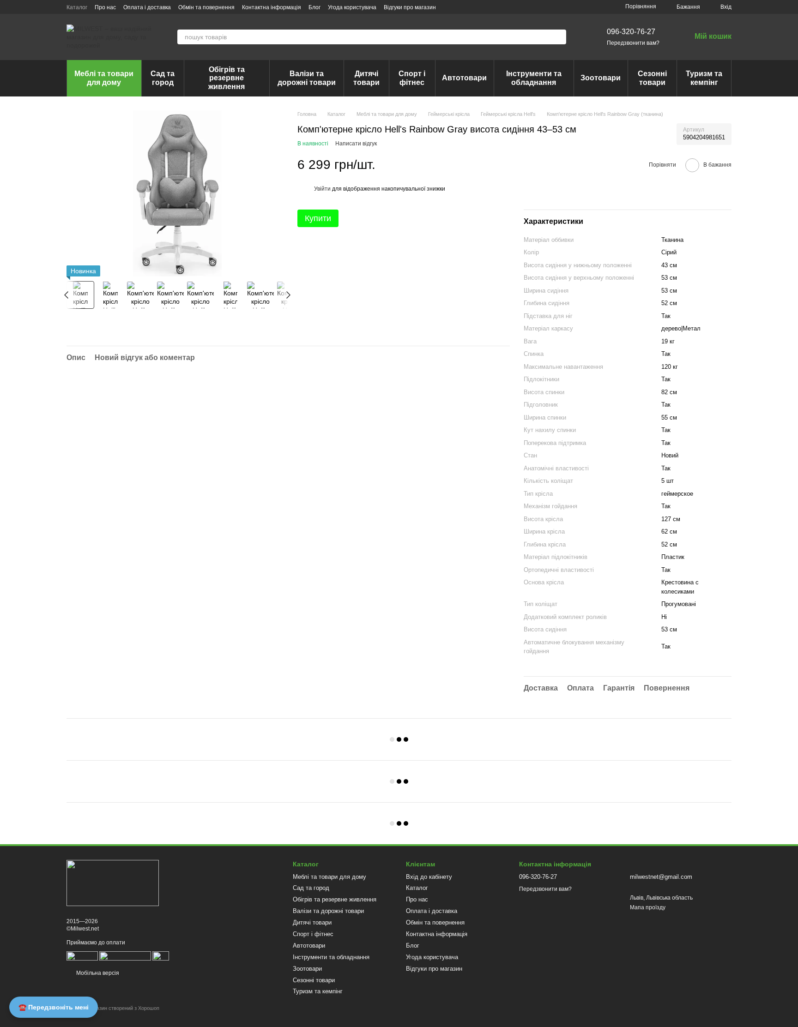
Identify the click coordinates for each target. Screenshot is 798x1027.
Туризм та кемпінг (704, 78)
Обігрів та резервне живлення (226, 78)
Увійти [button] (322, 189)
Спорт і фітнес (412, 78)
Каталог (76, 7)
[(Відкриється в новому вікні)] (125, 955)
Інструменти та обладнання (534, 78)
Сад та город (163, 78)
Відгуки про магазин (410, 7)
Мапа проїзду (647, 907)
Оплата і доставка (147, 7)
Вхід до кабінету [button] (429, 876)
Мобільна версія (97, 973)
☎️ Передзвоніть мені (54, 1007)
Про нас (105, 7)
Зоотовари (600, 78)
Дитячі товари (366, 78)
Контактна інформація (271, 7)
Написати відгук (356, 143)
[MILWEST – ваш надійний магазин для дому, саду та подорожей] (112, 883)
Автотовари (464, 78)
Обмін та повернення (206, 7)
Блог (314, 7)
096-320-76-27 (631, 32)
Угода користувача (352, 7)
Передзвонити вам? (633, 43)
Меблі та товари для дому (103, 78)
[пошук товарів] (558, 37)
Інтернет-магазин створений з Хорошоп (112, 1008)
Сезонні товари (652, 78)
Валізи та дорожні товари (307, 78)
